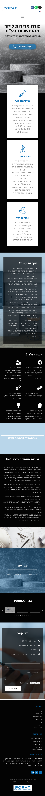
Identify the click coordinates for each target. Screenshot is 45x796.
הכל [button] (37, 574)
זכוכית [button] (31, 574)
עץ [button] (25, 574)
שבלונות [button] (9, 574)
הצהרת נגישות (37, 728)
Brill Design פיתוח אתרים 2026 (22, 782)
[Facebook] (32, 7)
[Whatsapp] (36, 7)
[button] (22, 17)
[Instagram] (40, 7)
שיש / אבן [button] (18, 574)
